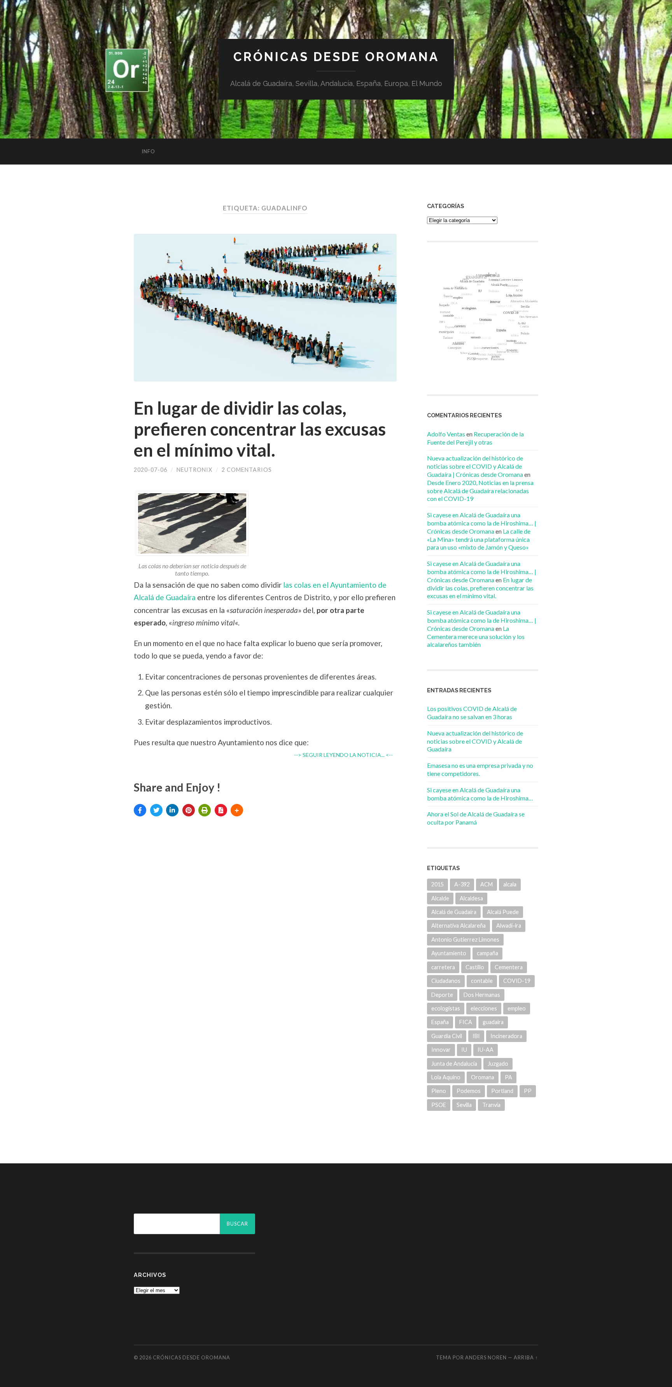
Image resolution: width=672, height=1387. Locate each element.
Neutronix (194, 469)
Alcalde (440, 898)
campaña (487, 953)
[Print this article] (204, 810)
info (148, 151)
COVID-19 (516, 980)
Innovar (441, 1049)
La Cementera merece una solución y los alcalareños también (476, 636)
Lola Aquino (445, 1077)
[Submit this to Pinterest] (188, 810)
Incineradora (506, 1036)
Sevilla (464, 1105)
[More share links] (237, 810)
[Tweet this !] (156, 810)
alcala (509, 884)
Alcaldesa (471, 898)
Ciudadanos (445, 980)
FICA (465, 1022)
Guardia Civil (446, 1036)
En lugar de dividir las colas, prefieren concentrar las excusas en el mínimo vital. (260, 429)
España (440, 1022)
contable (482, 980)
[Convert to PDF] (221, 810)
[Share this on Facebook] (140, 810)
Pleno (438, 1091)
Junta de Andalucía (454, 1063)
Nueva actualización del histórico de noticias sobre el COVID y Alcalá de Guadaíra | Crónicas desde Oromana (475, 466)
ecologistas (445, 1008)
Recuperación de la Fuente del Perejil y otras (475, 438)
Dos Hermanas (482, 994)
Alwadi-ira (508, 925)
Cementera (509, 967)
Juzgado (498, 1063)
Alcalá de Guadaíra (453, 912)
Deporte (442, 994)
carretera (443, 967)
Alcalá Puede (503, 912)
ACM (486, 884)
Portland (502, 1091)
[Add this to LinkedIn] (172, 810)
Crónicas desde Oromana (336, 56)
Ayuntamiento (448, 953)
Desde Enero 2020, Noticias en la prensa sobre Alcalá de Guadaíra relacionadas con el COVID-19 (480, 491)
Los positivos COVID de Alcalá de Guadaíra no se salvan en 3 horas (472, 712)
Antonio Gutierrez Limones (465, 939)
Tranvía (491, 1105)
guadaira (493, 1022)
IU (464, 1049)
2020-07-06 (150, 469)
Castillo (475, 967)
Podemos (469, 1091)
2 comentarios (247, 469)
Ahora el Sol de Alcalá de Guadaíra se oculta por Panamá (476, 818)
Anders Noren (486, 1357)
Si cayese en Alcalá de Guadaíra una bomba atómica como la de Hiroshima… (480, 794)
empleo (517, 1008)
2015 (437, 884)
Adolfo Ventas (446, 434)
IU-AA (486, 1049)
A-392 (462, 884)
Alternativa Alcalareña (458, 925)
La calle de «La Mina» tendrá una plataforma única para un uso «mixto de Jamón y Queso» (478, 539)
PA (508, 1077)
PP (528, 1091)
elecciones (484, 1008)
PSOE (438, 1105)
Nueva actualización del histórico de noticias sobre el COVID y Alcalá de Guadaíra (475, 741)
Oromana (482, 1077)
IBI (476, 1036)
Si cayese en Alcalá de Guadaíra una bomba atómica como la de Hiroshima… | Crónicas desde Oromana (481, 523)
